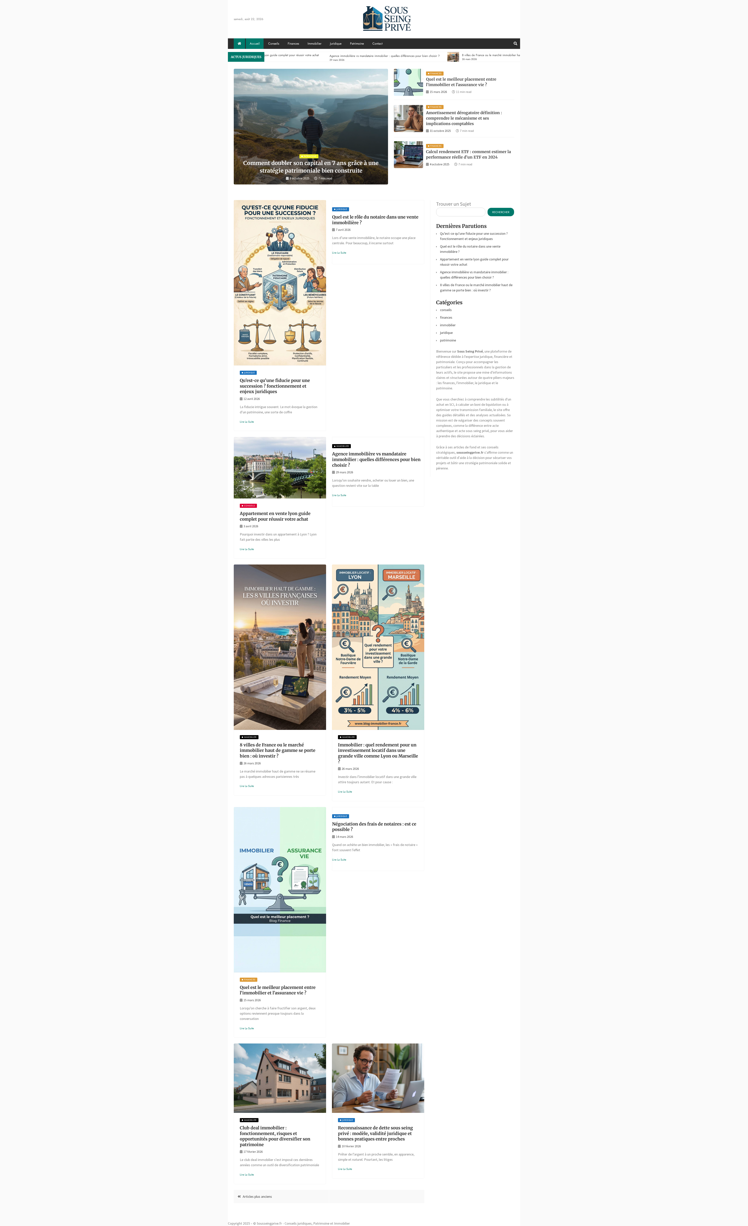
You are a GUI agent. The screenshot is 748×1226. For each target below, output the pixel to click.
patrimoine (448, 340)
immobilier (448, 325)
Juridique (335, 43)
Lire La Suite (247, 421)
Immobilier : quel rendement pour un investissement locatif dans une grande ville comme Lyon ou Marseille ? (378, 753)
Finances (293, 43)
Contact (377, 43)
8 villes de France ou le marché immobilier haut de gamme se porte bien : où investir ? (277, 750)
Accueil (255, 43)
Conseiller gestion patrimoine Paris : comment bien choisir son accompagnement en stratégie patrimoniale (308, 163)
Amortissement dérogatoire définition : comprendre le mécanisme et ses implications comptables (464, 118)
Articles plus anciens (257, 1196)
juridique (446, 332)
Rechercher (500, 212)
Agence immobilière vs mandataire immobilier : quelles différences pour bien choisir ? (376, 459)
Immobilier (314, 43)
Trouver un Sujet (453, 204)
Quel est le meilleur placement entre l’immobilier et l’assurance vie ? (278, 990)
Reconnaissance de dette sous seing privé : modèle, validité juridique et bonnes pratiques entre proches (375, 1133)
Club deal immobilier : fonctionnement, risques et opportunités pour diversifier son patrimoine (275, 1136)
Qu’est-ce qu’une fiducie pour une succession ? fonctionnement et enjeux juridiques (275, 386)
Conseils (273, 43)
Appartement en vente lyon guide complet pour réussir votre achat (275, 516)
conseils (446, 310)
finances (446, 317)
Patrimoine (357, 43)
